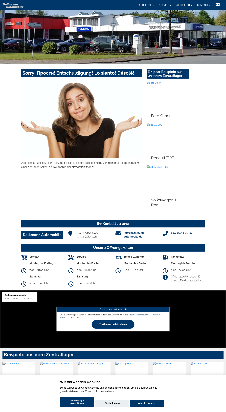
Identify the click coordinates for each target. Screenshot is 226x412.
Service (164, 5)
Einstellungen (112, 403)
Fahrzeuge (145, 5)
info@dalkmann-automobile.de (134, 234)
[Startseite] (13, 5)
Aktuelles (183, 5)
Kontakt (202, 5)
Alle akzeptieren (147, 403)
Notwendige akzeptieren (77, 401)
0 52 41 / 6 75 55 (181, 232)
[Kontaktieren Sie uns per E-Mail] (218, 4)
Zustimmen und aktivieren (113, 324)
